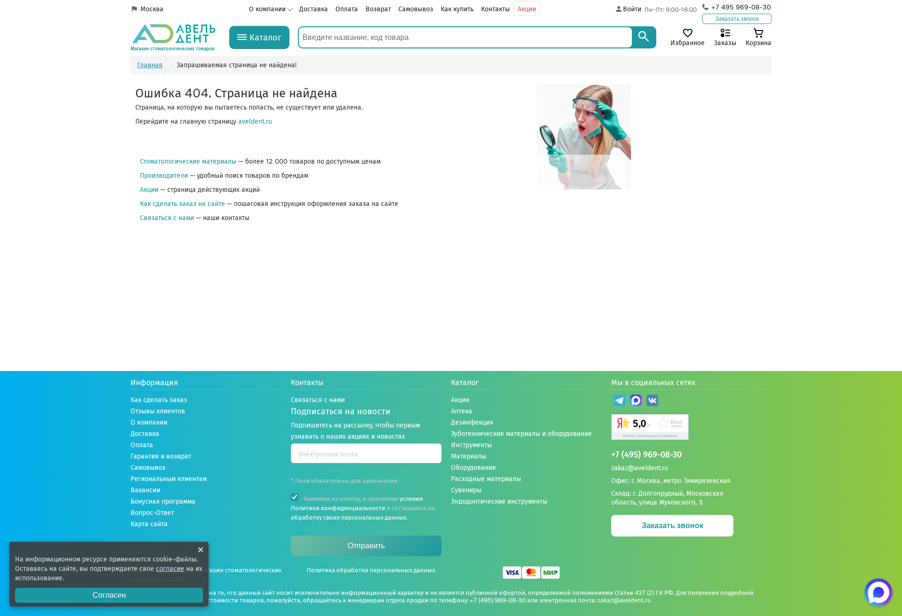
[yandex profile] (691, 428)
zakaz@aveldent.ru (639, 468)
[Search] (643, 37)
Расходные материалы (486, 479)
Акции (527, 9)
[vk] (652, 402)
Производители (164, 176)
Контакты (495, 9)
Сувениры (466, 490)
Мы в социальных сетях (653, 382)
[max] (636, 402)
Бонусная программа (163, 501)
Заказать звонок (737, 19)
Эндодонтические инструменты (499, 501)
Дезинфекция (472, 422)
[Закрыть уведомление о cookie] (200, 549)
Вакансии (145, 490)
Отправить (366, 546)
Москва (151, 9)
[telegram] (619, 402)
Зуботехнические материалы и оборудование (521, 434)
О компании (267, 9)
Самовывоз (415, 9)
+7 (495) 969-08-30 (646, 455)
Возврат (378, 9)
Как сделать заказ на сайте (182, 204)
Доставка (313, 9)
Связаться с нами (167, 218)
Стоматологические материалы (188, 162)
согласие (170, 569)
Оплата (346, 9)
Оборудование (473, 468)
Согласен (109, 595)
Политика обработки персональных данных (371, 570)
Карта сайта (149, 524)
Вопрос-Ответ (152, 513)
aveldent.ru (255, 122)
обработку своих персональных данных (348, 517)
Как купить (457, 9)
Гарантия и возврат (161, 456)
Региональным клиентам (169, 479)
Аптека (461, 411)
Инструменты (471, 445)
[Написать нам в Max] (878, 592)
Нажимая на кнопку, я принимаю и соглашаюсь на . (363, 508)
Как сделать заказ (159, 400)
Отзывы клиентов (158, 411)
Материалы (468, 456)
